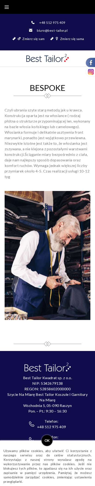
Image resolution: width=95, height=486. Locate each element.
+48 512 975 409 (52, 23)
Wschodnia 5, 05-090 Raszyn (47, 405)
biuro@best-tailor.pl (52, 30)
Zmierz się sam (33, 39)
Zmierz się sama (72, 39)
